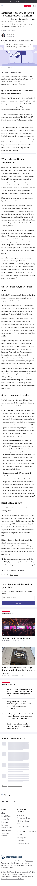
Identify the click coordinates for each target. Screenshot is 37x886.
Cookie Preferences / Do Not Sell (12, 879)
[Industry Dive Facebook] (7, 802)
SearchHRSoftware (23, 844)
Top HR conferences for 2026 (16, 638)
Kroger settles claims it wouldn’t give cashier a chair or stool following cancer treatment (20, 704)
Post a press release (15, 786)
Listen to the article (13, 72)
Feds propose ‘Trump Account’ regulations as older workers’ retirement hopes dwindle (20, 716)
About (3, 813)
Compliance (14, 575)
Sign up (28, 6)
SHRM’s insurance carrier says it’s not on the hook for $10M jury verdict (18, 670)
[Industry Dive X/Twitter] (11, 802)
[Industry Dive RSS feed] (15, 802)
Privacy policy (5, 877)
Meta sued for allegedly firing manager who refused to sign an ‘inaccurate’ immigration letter (19, 692)
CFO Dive (20, 835)
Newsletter (5, 822)
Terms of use (16, 877)
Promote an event (23, 826)
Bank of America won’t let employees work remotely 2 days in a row (18, 726)
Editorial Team (6, 816)
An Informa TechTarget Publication (18, 2)
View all (4, 786)
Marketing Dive (22, 838)
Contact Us (5, 819)
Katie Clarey (10, 34)
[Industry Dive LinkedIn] (3, 802)
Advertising (20, 815)
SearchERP (20, 841)
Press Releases (6, 830)
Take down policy (27, 877)
